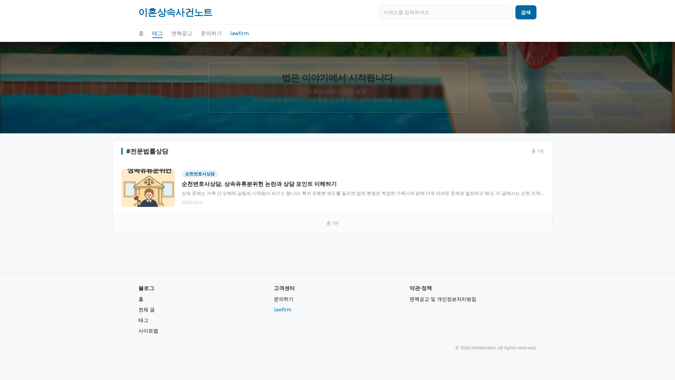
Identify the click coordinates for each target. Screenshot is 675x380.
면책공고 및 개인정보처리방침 (443, 299)
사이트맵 (148, 330)
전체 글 (147, 309)
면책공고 (181, 33)
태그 (157, 33)
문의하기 (211, 33)
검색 (526, 12)
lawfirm (239, 33)
